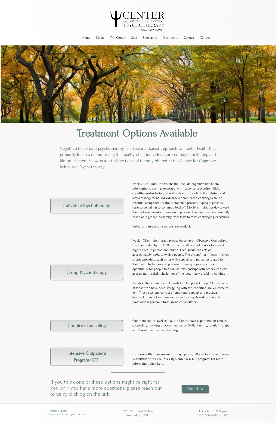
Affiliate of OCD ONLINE (151, 30)
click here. (157, 363)
